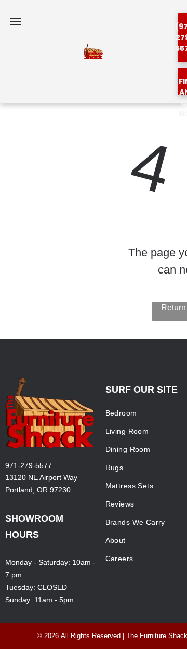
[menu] (15, 21)
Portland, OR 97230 (38, 490)
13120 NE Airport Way (41, 477)
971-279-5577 (28, 465)
